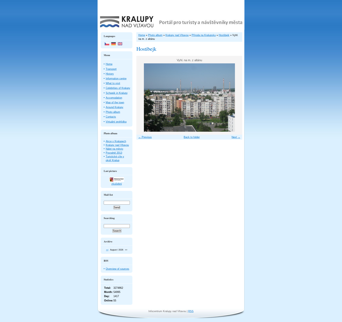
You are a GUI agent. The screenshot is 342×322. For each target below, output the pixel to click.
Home (109, 64)
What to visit (113, 83)
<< (107, 250)
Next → (236, 137)
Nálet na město (114, 148)
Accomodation (114, 97)
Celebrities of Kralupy (118, 88)
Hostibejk (224, 35)
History (110, 73)
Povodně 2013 (114, 152)
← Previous (145, 137)
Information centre (116, 78)
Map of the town (115, 102)
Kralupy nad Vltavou (117, 145)
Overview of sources (117, 268)
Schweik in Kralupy (117, 92)
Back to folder (192, 137)
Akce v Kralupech (116, 141)
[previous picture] (142, 97)
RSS (191, 311)
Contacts (111, 116)
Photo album (113, 112)
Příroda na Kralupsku (204, 35)
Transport (111, 69)
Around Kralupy (114, 107)
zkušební (116, 183)
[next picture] (235, 97)
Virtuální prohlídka (116, 121)
